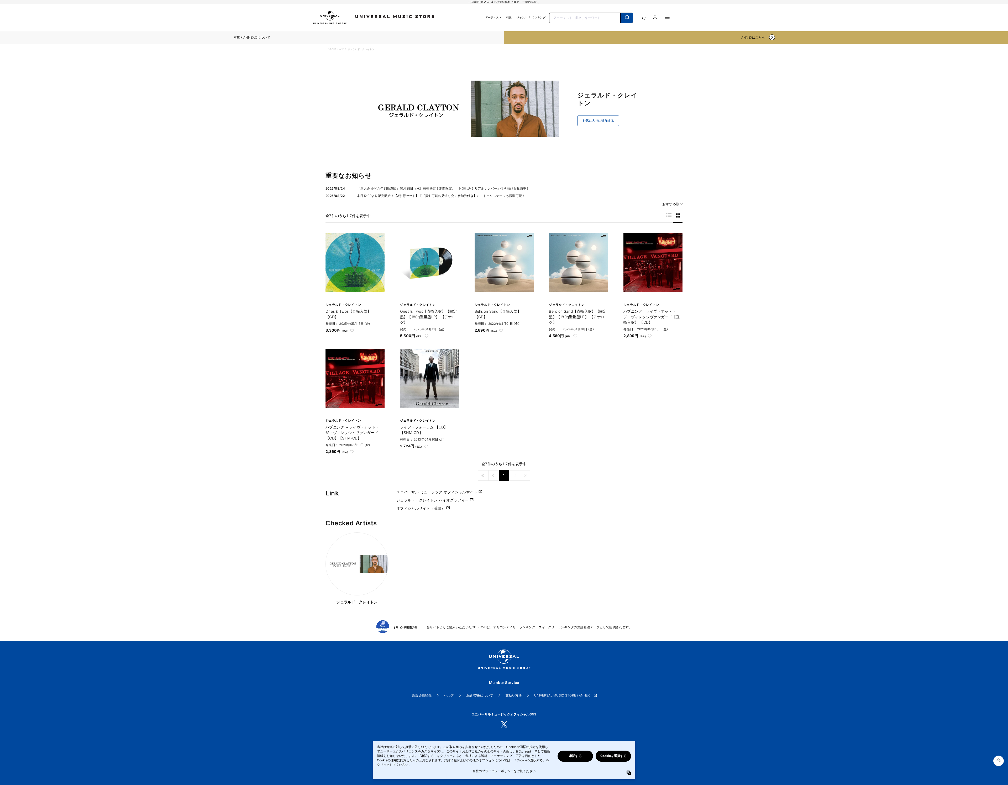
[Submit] (627, 18)
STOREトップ (336, 49)
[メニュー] (667, 17)
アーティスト (493, 17)
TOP (998, 761)
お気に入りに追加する (598, 121)
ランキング (538, 17)
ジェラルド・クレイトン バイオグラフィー (433, 500)
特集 (509, 17)
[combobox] (591, 17)
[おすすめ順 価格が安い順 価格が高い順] (670, 204)
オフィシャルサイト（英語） (421, 508)
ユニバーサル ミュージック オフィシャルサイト (437, 492)
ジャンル (521, 17)
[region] (252, 37)
